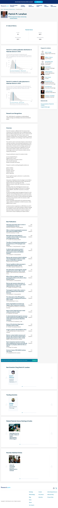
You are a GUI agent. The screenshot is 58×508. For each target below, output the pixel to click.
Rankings (31, 492)
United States (13, 18)
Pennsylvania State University (18, 17)
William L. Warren (49, 57)
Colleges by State (39, 6)
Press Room (41, 494)
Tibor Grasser (48, 77)
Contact (40, 492)
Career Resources (31, 6)
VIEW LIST (39, 1)
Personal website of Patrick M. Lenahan (47, 104)
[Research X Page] (56, 488)
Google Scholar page (45, 107)
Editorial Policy (50, 494)
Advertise (41, 497)
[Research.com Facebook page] (54, 488)
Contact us (34, 360)
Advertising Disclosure (52, 492)
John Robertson (48, 86)
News (30, 499)
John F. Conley (48, 52)
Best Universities (53, 6)
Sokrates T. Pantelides (50, 95)
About (30, 502)
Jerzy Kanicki (48, 67)
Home (2, 9)
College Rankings (23, 6)
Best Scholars (46, 6)
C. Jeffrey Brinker (48, 91)
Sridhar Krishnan (48, 71)
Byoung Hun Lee (48, 81)
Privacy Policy (50, 497)
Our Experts (31, 505)
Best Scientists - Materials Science (9, 9)
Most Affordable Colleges (14, 6)
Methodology (32, 494)
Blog (30, 497)
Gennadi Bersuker (49, 61)
